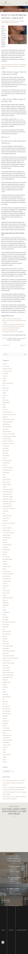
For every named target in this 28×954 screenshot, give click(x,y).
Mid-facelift (5, 617)
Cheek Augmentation (8, 421)
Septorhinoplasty (7, 696)
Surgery (4, 733)
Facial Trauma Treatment (9, 508)
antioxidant (5, 373)
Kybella (4, 569)
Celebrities (5, 417)
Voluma (4, 759)
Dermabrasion (6, 446)
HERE (8, 137)
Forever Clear (6, 518)
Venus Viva (5, 747)
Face (4, 475)
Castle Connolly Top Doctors (10, 414)
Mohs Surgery (6, 624)
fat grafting (5, 511)
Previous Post (5, 345)
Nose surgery (6, 648)
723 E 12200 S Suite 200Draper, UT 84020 (15, 869)
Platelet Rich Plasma (8, 677)
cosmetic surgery (7, 438)
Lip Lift (4, 588)
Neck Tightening (7, 634)
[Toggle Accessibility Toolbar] (2, 942)
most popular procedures (17, 66)
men (4, 607)
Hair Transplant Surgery (8, 532)
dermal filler (5, 448)
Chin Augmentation (7, 426)
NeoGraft (5, 638)
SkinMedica (5, 723)
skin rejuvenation (7, 708)
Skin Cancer (5, 701)
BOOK (3, 930)
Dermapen (5, 453)
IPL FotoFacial (6, 556)
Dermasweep (6, 455)
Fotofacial (5, 520)
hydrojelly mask (6, 549)
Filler (4, 513)
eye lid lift (5, 465)
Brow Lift (5, 409)
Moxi (4, 629)
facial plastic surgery (8, 499)
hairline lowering (6, 535)
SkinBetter (5, 716)
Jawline (4, 561)
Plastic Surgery (4, 22)
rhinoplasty (5, 687)
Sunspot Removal (7, 730)
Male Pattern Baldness (8, 597)
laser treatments (6, 576)
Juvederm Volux (6, 566)
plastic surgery (6, 670)
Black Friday (6, 400)
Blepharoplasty (6, 402)
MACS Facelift (6, 593)
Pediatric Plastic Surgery (8, 663)
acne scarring (6, 366)
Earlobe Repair (6, 462)
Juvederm (5, 564)
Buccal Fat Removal (7, 412)
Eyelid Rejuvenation (7, 470)
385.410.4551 (15, 905)
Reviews (5, 684)
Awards (4, 380)
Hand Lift (5, 542)
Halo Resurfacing (7, 537)
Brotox (4, 407)
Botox (4, 405)
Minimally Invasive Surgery (9, 622)
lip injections (5, 585)
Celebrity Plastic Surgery (8, 419)
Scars (4, 689)
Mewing (4, 610)
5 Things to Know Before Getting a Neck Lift (13, 324)
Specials (5, 725)
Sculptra (5, 692)
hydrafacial (5, 547)
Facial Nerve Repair (7, 494)
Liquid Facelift (6, 590)
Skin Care (5, 704)
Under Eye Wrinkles (7, 740)
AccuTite (5, 364)
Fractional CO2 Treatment (9, 523)
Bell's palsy (5, 390)
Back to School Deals (8, 383)
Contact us (5, 338)
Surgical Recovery (7, 735)
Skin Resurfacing (7, 711)
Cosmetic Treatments (8, 441)
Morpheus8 (5, 626)
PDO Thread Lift (6, 660)
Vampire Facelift (6, 745)
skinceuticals (6, 720)
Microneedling (6, 612)
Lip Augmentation (7, 578)
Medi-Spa (5, 600)
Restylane (5, 679)
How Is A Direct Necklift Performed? (11, 328)
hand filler (5, 540)
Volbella (5, 757)
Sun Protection (6, 728)
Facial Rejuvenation (6, 21)
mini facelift (5, 619)
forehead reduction (7, 515)
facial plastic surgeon (8, 496)
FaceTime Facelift (7, 484)
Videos (4, 752)
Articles (4, 378)
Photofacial (5, 665)
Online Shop (5, 653)
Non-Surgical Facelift (8, 646)
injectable (5, 552)
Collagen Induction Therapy (9, 436)
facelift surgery (6, 482)
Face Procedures (7, 479)
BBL (4, 385)
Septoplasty (6, 694)
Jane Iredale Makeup (8, 559)
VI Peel (4, 749)
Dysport (5, 458)
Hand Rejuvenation (7, 544)
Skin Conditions (6, 706)
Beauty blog (6, 388)
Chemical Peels (6, 424)
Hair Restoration (6, 530)
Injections (5, 554)
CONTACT (11, 930)
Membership (6, 605)
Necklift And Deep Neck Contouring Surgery (13, 326)
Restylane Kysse (7, 682)
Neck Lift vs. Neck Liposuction (10, 329)
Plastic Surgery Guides (8, 675)
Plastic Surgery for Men (8, 672)
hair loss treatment (7, 528)
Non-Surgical (6, 643)
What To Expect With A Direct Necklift (12, 318)
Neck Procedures (15, 21)
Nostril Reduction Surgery (9, 651)
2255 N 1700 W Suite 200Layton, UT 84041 (15, 881)
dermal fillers (6, 450)
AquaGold (5, 376)
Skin (4, 699)
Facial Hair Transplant (8, 489)
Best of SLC (5, 395)
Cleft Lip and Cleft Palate (9, 434)
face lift (4, 477)
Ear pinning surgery (7, 460)
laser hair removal (7, 571)
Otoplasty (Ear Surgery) (8, 655)
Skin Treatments (6, 713)
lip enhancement (7, 581)
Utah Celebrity (6, 742)
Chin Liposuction (7, 431)
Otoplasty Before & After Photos (10, 658)
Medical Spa (6, 602)
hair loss (5, 525)
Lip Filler (5, 583)
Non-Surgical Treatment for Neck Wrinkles (13, 331)
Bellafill (4, 393)
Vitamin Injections (7, 754)
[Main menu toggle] (26, 3)
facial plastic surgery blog (9, 501)
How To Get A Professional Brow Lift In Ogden (14, 780)
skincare (5, 718)
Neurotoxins (5, 641)
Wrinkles (5, 761)
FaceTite (5, 487)
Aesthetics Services (7, 368)
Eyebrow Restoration (8, 467)
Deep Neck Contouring (8, 443)
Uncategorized (6, 737)
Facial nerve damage (8, 491)
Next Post (23, 345)
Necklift (22, 21)
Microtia (4, 614)
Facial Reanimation (7, 503)
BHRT (4, 397)
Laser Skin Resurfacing (8, 573)
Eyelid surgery (6, 472)
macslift (5, 595)
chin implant (5, 429)
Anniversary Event (7, 371)
